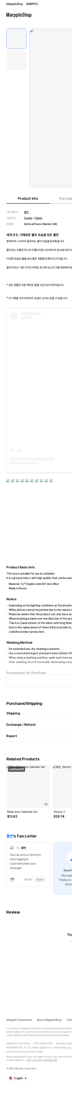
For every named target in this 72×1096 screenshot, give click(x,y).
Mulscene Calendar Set (22, 812)
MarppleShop (14, 4)
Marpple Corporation (19, 1020)
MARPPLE (32, 4)
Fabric (38, 218)
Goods (28, 218)
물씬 (26, 212)
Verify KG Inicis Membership (42, 1060)
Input (40, 879)
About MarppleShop (49, 1020)
